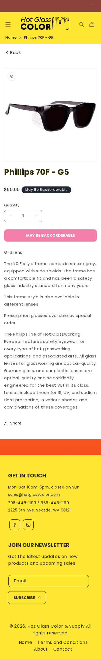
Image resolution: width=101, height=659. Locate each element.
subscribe (24, 597)
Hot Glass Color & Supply (56, 626)
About (41, 649)
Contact (62, 649)
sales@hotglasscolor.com (34, 494)
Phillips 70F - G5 (38, 37)
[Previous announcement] (10, 6)
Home (11, 37)
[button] (8, 25)
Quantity (11, 205)
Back (15, 52)
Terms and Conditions (62, 642)
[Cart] (92, 25)
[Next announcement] (91, 6)
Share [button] (16, 423)
